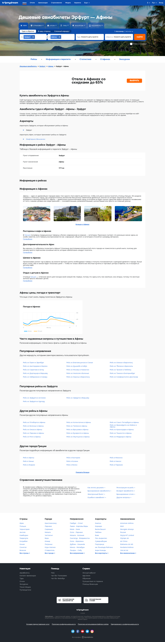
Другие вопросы (123, 497)
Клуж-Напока (50, 547)
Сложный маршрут (61, 31)
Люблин (98, 532)
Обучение (86, 578)
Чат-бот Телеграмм (59, 575)
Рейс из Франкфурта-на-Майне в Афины (123, 426)
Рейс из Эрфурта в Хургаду (34, 401)
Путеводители (25, 590)
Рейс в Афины (28, 457)
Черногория (24, 529)
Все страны (24, 553)
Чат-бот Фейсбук (58, 578)
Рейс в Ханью (28, 461)
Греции (27, 235)
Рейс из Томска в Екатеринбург (122, 373)
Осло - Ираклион (77, 541)
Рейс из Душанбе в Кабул (76, 366)
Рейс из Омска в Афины (32, 429)
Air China (123, 541)
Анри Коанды (100, 550)
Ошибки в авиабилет (96, 497)
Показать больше (82, 472)
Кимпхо (98, 523)
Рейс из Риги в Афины (32, 437)
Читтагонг (49, 535)
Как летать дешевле (96, 487)
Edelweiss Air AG (126, 544)
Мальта (48, 532)
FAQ (52, 573)
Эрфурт (42, 66)
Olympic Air (124, 538)
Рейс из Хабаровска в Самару (35, 377)
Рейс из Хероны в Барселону (78, 377)
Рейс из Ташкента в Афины (121, 433)
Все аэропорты (101, 553)
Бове (97, 535)
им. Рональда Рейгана (104, 547)
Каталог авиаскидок (28, 575)
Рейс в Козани (72, 461)
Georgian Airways (127, 529)
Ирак (22, 523)
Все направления (77, 553)
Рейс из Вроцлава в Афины (77, 429)
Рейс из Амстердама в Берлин (35, 366)
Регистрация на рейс (125, 487)
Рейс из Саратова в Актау (33, 370)
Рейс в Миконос (116, 457)
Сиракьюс (49, 529)
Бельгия (23, 550)
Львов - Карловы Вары (79, 526)
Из (22, 37)
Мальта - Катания (77, 535)
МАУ (122, 526)
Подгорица (99, 544)
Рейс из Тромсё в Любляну (120, 370)
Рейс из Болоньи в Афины (33, 426)
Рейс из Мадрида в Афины (120, 437)
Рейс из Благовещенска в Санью (79, 362)
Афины (51, 66)
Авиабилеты (25, 573)
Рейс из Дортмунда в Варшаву (35, 373)
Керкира (98, 526)
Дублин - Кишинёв (77, 544)
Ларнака (48, 526)
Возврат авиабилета (125, 491)
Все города (49, 553)
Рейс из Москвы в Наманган (77, 370)
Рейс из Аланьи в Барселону (121, 362)
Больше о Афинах (82, 224)
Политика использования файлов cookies (93, 624)
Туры (22, 578)
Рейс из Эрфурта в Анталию (34, 398)
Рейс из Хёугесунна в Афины (78, 437)
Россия (123, 532)
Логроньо (48, 544)
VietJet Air (124, 550)
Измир (47, 541)
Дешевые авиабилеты (28, 66)
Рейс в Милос (71, 465)
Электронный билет (96, 494)
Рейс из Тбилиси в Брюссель (121, 366)
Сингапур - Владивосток (80, 538)
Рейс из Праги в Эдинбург (33, 362)
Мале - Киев (75, 529)
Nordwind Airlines (127, 547)
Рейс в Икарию (29, 465)
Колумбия (23, 541)
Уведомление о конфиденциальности (125, 624)
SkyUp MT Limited (127, 535)
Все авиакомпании (127, 553)
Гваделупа (24, 538)
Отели (22, 581)
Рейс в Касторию (73, 457)
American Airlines (127, 523)
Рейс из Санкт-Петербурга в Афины (124, 422)
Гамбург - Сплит (76, 523)
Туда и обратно (28, 31)
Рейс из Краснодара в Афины (122, 429)
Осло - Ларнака (76, 532)
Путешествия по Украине (92, 581)
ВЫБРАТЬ (134, 81)
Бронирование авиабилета (99, 491)
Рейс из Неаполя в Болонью (77, 373)
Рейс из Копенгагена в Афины (78, 422)
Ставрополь (49, 550)
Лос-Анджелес (101, 538)
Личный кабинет (89, 573)
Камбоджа (24, 535)
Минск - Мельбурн (77, 547)
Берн (47, 538)
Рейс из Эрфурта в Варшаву (77, 398)
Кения (22, 544)
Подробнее (27, 239)
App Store (86, 575)
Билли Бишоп (100, 529)
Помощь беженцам (90, 584)
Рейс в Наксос (115, 461)
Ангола (22, 532)
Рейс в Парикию (116, 465)
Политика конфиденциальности (64, 624)
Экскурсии (24, 584)
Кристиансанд (50, 523)
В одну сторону (44, 31)
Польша (23, 526)
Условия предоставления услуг (38, 624)
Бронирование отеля (125, 494)
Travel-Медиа (25, 587)
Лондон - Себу (76, 550)
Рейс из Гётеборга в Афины (34, 422)
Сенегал (23, 547)
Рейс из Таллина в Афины (76, 426)
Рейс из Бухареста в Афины (77, 433)
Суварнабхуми (101, 541)
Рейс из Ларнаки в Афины (33, 433)
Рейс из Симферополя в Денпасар (124, 377)
